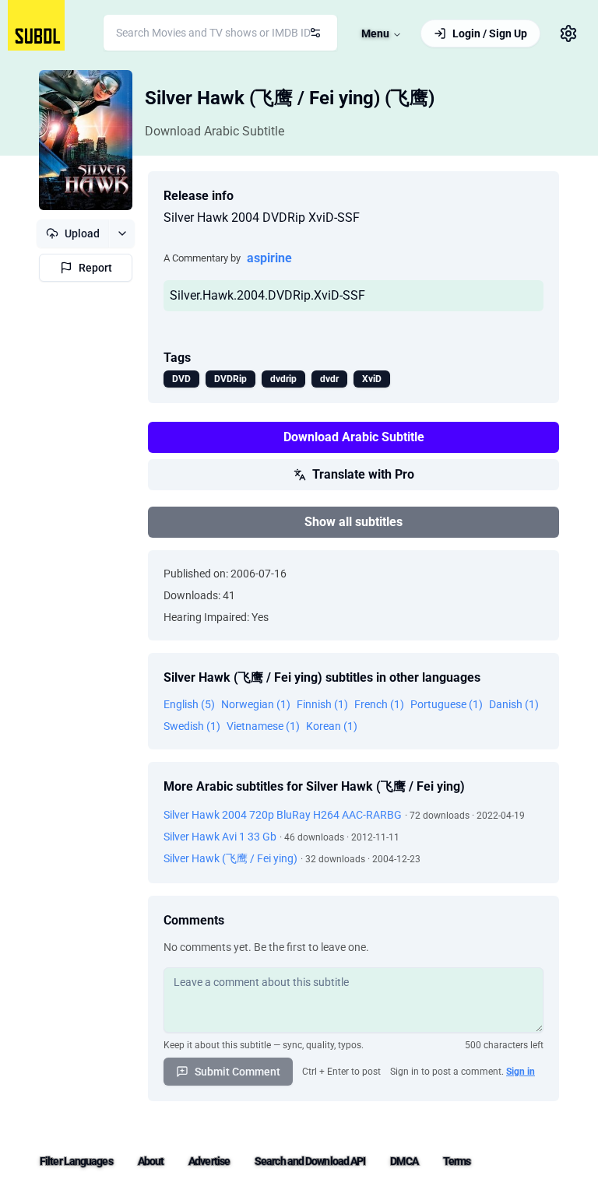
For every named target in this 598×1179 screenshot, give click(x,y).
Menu (375, 33)
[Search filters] (315, 33)
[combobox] (220, 33)
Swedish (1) (192, 726)
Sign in (520, 1071)
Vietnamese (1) (263, 726)
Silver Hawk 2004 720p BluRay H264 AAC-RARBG (283, 815)
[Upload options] (122, 233)
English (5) (189, 704)
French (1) (379, 704)
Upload (82, 233)
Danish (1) (514, 704)
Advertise (209, 1161)
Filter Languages (76, 1161)
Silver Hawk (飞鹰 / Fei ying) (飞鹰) (289, 98)
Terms (457, 1161)
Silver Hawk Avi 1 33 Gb (220, 836)
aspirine (269, 258)
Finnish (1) (322, 704)
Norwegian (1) (255, 704)
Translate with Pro (363, 474)
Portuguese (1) (446, 704)
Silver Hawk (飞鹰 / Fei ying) (230, 858)
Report (95, 267)
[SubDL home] (36, 25)
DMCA (403, 1161)
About (151, 1161)
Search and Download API (310, 1161)
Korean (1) (331, 726)
